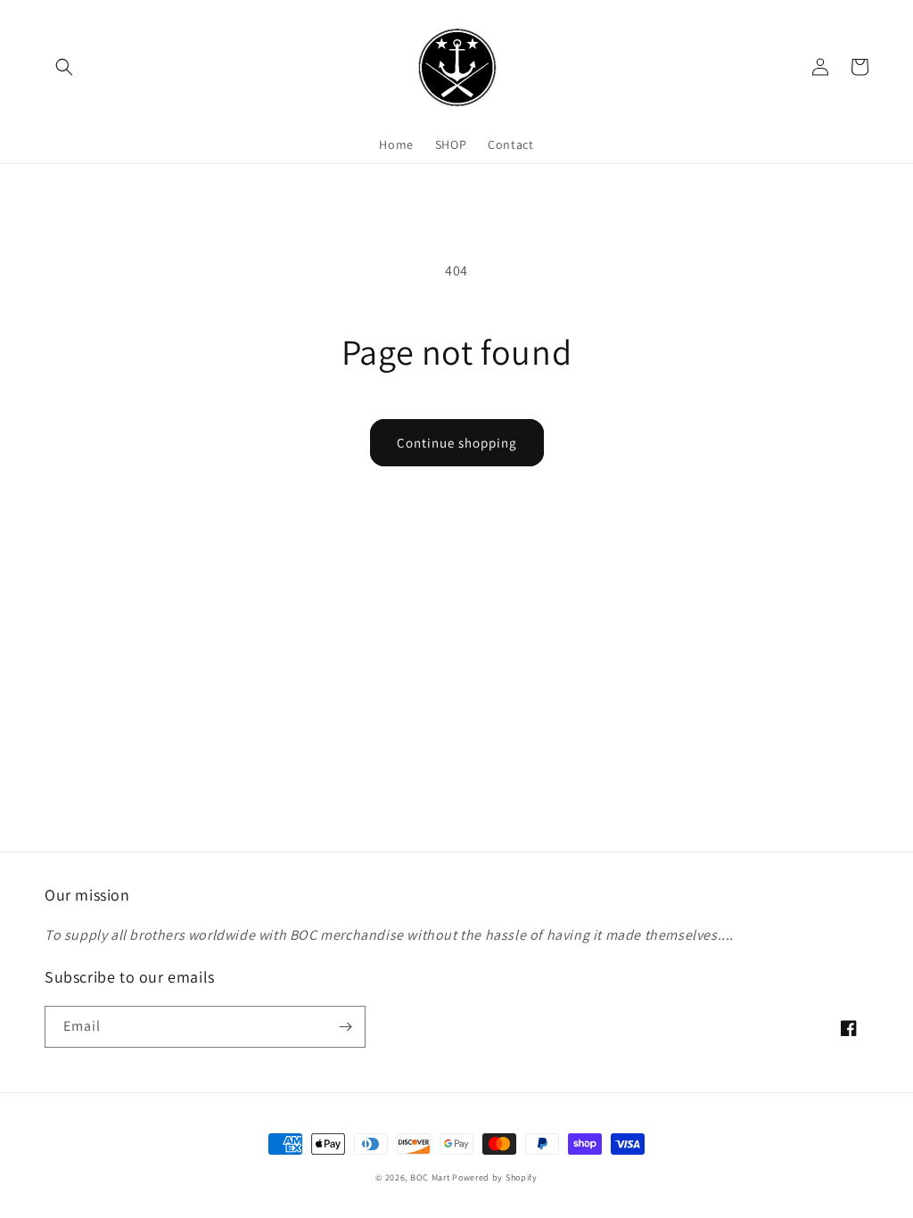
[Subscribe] (345, 1027)
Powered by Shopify (495, 1177)
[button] (64, 66)
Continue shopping (457, 442)
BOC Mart (430, 1177)
